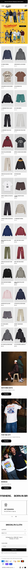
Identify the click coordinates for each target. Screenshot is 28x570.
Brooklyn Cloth (9, 558)
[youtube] (24, 567)
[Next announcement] (26, 1)
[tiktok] (21, 567)
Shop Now (6, 381)
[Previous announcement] (1, 1)
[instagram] (19, 567)
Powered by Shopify (18, 558)
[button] (3, 6)
